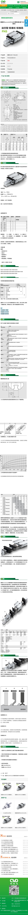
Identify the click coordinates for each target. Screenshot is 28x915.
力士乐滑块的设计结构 (5, 870)
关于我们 (17, 7)
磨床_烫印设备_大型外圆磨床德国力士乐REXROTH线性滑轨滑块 (10, 849)
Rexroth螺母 (14, 11)
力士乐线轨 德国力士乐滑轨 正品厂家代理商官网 (10, 865)
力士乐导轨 (9, 10)
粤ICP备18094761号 (16, 906)
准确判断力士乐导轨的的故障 (7, 845)
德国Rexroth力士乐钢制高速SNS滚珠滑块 (14, 775)
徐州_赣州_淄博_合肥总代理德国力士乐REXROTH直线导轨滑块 (10, 872)
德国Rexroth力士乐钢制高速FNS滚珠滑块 (7, 794)
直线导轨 (21, 10)
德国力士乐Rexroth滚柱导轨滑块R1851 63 (21, 827)
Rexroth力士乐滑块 (10, 5)
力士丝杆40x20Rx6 (7, 813)
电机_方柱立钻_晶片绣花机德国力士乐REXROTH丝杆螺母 (10, 851)
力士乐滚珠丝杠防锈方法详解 (7, 844)
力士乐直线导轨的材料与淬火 (7, 861)
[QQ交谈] (9, 69)
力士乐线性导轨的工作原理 (6, 840)
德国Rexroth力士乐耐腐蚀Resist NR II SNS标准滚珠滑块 (7, 827)
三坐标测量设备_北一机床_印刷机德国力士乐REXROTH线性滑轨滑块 (10, 868)
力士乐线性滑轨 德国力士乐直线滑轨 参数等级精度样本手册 (10, 847)
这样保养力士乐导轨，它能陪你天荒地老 (9, 853)
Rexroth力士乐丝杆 (3, 7)
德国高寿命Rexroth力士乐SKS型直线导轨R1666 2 (21, 813)
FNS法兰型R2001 (11, 58)
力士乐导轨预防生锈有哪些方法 (7, 874)
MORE (25, 836)
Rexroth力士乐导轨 (17, 5)
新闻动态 (10, 7)
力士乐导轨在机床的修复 (6, 867)
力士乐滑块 (17, 10)
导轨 (13, 10)
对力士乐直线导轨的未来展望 (7, 842)
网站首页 (3, 5)
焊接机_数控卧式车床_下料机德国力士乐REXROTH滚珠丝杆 (10, 863)
